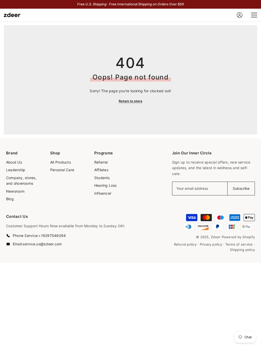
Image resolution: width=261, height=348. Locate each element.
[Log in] (239, 15)
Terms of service (239, 244)
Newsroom (15, 191)
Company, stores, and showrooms (21, 180)
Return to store (130, 101)
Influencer (102, 193)
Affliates (101, 170)
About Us (14, 162)
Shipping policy (242, 250)
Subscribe (241, 188)
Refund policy (185, 244)
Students (102, 178)
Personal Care (62, 170)
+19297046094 (52, 235)
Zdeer (215, 237)
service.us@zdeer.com (42, 244)
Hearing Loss (105, 185)
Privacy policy (211, 244)
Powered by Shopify (238, 237)
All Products (60, 162)
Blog (10, 199)
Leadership (15, 170)
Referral (101, 162)
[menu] (254, 15)
